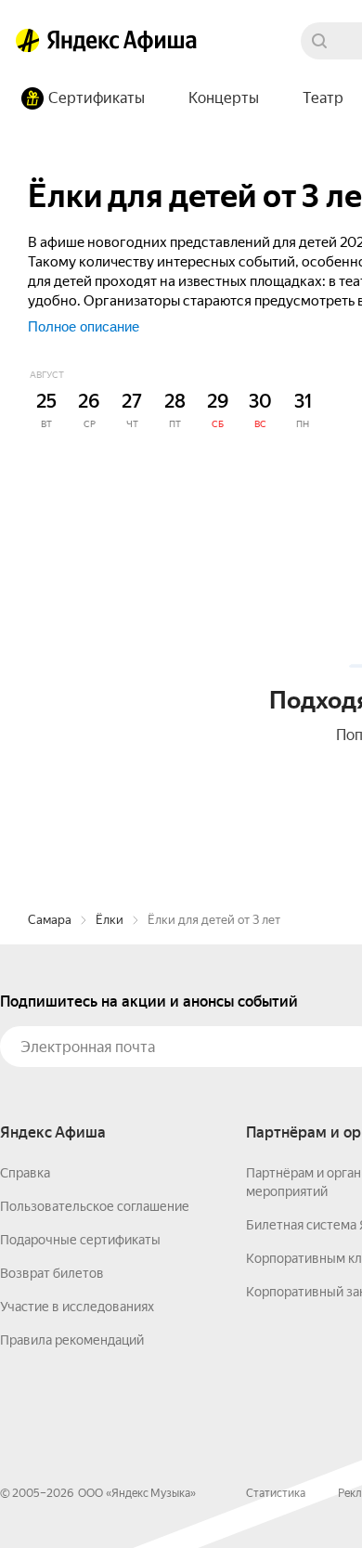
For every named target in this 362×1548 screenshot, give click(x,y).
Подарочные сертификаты (80, 1239)
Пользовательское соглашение (94, 1206)
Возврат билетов (52, 1273)
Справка (25, 1172)
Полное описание (83, 326)
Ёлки (109, 920)
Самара (49, 920)
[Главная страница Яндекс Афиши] (28, 41)
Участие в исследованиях (77, 1306)
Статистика (275, 1493)
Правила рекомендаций (72, 1340)
